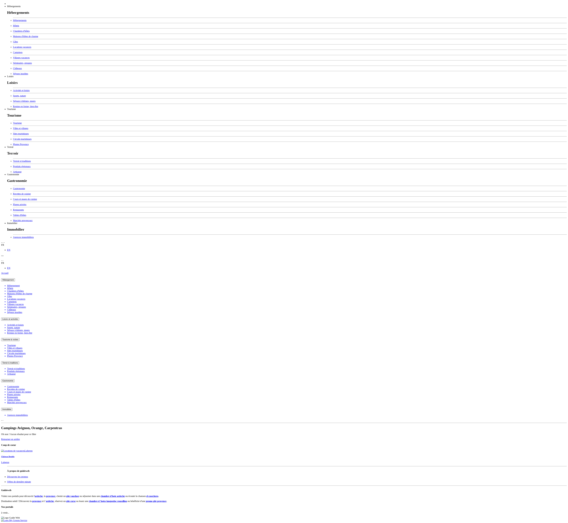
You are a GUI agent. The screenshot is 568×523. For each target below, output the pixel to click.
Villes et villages (20, 128)
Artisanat (17, 171)
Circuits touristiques (22, 139)
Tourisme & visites (10, 339)
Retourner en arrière (10, 439)
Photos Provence (21, 144)
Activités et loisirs (21, 90)
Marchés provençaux (23, 220)
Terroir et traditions (22, 161)
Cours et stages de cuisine (25, 199)
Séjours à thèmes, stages (24, 101)
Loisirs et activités (10, 319)
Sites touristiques (21, 133)
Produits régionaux (22, 166)
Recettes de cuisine (22, 194)
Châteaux (17, 68)
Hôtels (16, 25)
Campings (17, 52)
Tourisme (11, 109)
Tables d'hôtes (19, 215)
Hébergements (14, 6)
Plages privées (19, 204)
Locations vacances (22, 47)
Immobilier (12, 223)
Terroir (10, 147)
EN (8, 250)
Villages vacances (21, 57)
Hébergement (8, 280)
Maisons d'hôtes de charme (25, 36)
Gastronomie (13, 174)
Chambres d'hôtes (21, 31)
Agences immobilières (23, 237)
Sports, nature (19, 95)
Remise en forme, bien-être (25, 106)
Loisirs (10, 76)
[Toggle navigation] (2, 255)
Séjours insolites (20, 73)
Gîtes (15, 41)
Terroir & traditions (10, 363)
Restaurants (18, 210)
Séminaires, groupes (22, 63)
